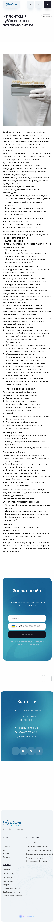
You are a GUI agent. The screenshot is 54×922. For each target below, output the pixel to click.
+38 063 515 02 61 (28, 732)
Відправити (27, 634)
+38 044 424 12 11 (28, 736)
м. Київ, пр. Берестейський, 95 (27, 711)
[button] (39, 850)
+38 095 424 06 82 (29, 728)
